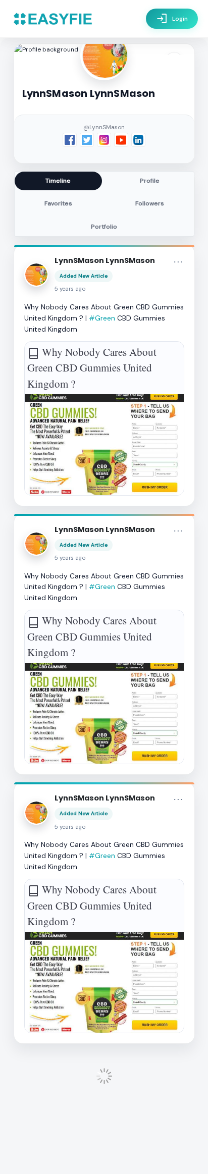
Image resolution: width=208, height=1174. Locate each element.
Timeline (58, 181)
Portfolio (104, 227)
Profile (150, 181)
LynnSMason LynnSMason (105, 260)
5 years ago (70, 289)
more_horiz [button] (178, 262)
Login (172, 19)
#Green (102, 318)
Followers (149, 203)
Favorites (58, 203)
